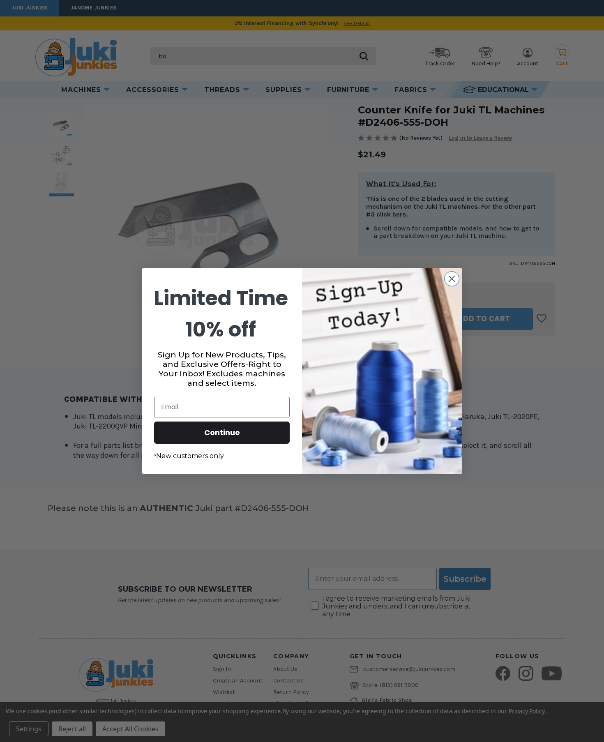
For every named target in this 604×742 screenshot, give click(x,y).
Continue (222, 432)
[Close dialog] (452, 279)
